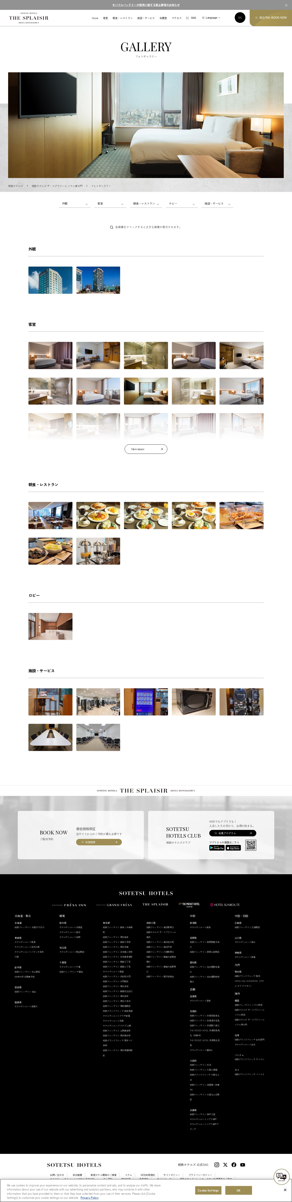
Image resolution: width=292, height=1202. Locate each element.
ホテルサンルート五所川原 (27, 946)
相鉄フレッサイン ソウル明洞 (248, 1004)
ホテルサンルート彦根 (200, 1000)
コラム (128, 1175)
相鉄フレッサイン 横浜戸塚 (159, 946)
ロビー (173, 203)
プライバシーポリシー (200, 1175)
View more (138, 449)
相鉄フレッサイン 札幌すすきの (29, 927)
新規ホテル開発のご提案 (104, 1175)
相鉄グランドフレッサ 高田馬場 (118, 1010)
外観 (64, 203)
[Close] (285, 1190)
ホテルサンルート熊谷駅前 (71, 951)
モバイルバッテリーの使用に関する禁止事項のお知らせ (146, 5)
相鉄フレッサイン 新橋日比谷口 (118, 991)
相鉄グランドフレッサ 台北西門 (249, 1039)
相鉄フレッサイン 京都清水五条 (205, 1020)
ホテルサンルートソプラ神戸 (203, 1119)
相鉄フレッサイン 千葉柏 (71, 971)
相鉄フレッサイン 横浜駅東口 (160, 927)
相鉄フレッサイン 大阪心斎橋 (203, 1069)
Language (211, 17)
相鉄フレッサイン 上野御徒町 (116, 1030)
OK (238, 1190)
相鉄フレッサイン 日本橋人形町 (118, 951)
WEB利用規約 (148, 1175)
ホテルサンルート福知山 (201, 1050)
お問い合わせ (57, 1175)
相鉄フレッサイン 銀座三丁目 (116, 961)
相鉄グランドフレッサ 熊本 (247, 976)
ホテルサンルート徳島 (245, 957)
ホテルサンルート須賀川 (26, 1006)
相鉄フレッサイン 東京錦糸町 (116, 1035)
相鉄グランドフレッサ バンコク (249, 1074)
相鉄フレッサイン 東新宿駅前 (116, 1006)
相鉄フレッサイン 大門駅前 (115, 981)
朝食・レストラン (123, 18)
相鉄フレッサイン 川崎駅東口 (160, 951)
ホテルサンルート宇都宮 (70, 927)
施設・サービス (146, 18)
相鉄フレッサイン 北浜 (200, 1064)
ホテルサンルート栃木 (69, 932)
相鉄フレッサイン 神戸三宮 (202, 1114)
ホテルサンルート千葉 (69, 966)
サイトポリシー (172, 1175)
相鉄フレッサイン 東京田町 (115, 996)
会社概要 (77, 1175)
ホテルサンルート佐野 (69, 937)
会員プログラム (227, 833)
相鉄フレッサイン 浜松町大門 (116, 976)
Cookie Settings (208, 1190)
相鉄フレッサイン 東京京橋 (115, 946)
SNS (193, 17)
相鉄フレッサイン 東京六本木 (116, 1001)
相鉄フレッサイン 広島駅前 (247, 927)
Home (95, 18)
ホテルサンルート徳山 (245, 942)
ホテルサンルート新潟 (200, 927)
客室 (105, 18)
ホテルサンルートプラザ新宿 (116, 1015)
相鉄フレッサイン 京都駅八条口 (205, 1025)
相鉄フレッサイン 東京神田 (115, 937)
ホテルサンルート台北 (245, 1044)
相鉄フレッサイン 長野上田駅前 (205, 951)
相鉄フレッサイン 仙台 (25, 991)
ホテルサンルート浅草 (113, 1020)
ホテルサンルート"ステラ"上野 (117, 1025)
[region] (146, 1190)
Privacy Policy (90, 1198)
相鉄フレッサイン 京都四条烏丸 (205, 1015)
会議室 (163, 18)
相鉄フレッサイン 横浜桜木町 (160, 942)
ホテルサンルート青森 (25, 942)
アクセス (177, 18)
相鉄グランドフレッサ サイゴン (249, 1059)
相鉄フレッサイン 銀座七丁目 (116, 966)
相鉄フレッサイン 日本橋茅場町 (118, 956)
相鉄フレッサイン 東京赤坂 (115, 986)
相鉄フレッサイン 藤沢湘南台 (160, 976)
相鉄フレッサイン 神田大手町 (116, 942)
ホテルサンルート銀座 (113, 971)
